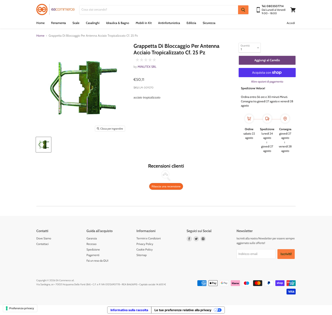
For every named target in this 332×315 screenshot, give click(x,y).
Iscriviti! (286, 254)
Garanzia (91, 238)
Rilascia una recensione (166, 186)
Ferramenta (58, 23)
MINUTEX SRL (147, 67)
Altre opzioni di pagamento (267, 81)
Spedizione (93, 249)
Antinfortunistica (169, 23)
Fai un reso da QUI (97, 260)
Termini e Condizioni (148, 238)
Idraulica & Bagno (117, 23)
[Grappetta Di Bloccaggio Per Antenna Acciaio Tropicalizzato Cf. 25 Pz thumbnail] (43, 144)
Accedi (291, 23)
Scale (75, 23)
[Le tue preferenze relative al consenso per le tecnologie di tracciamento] (20, 308)
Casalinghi (93, 23)
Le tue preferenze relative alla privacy (182, 310)
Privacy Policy (144, 244)
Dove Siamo (43, 238)
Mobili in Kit (144, 23)
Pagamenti (92, 255)
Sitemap (141, 255)
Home (40, 23)
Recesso (91, 244)
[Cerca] (243, 9)
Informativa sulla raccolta (129, 310)
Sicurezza (209, 23)
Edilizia (191, 23)
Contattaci (42, 244)
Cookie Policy (144, 249)
